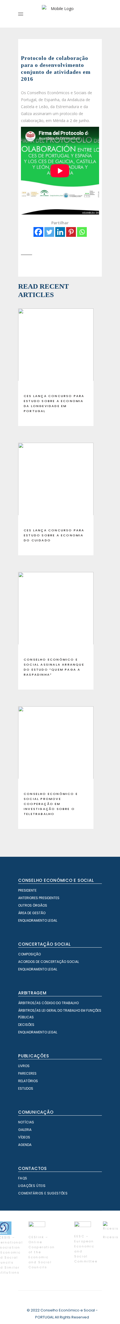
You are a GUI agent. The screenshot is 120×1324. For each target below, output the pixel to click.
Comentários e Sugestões (43, 1193)
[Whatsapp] (82, 232)
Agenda (25, 1144)
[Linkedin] (60, 232)
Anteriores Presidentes (38, 897)
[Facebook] (38, 232)
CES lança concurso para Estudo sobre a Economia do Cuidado (54, 535)
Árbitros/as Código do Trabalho (48, 1003)
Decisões (26, 1024)
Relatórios (28, 1081)
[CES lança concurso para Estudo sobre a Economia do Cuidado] (55, 483)
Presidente (27, 890)
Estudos (25, 1088)
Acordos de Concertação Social (48, 961)
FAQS (22, 1178)
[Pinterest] (71, 232)
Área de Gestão (31, 913)
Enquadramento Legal (37, 920)
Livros (24, 1065)
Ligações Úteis (32, 1185)
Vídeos (24, 1137)
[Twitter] (49, 232)
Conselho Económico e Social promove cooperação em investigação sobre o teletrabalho (51, 804)
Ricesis (111, 1237)
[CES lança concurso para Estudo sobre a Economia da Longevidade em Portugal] (55, 348)
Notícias (26, 1122)
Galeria (25, 1129)
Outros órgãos (32, 905)
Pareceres (27, 1073)
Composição (29, 954)
